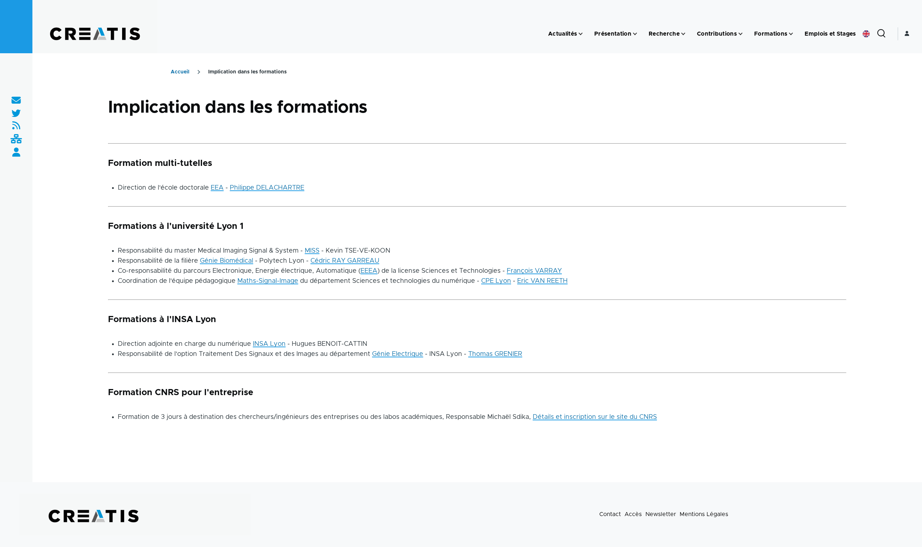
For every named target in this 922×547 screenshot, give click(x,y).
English (866, 33)
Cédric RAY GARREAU (344, 261)
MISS (312, 251)
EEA (217, 188)
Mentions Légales (704, 514)
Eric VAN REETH (542, 281)
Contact (610, 514)
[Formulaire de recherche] (881, 33)
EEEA (369, 271)
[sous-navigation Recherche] (683, 34)
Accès (633, 514)
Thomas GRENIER (495, 354)
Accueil (180, 71)
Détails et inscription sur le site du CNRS (595, 417)
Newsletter (660, 514)
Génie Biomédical (226, 261)
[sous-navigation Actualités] (580, 34)
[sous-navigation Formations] (791, 34)
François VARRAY (534, 271)
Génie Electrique (397, 354)
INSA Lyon (269, 344)
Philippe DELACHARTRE (267, 188)
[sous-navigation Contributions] (740, 34)
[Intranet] (16, 139)
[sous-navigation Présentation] (635, 34)
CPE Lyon (496, 281)
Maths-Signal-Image (267, 281)
